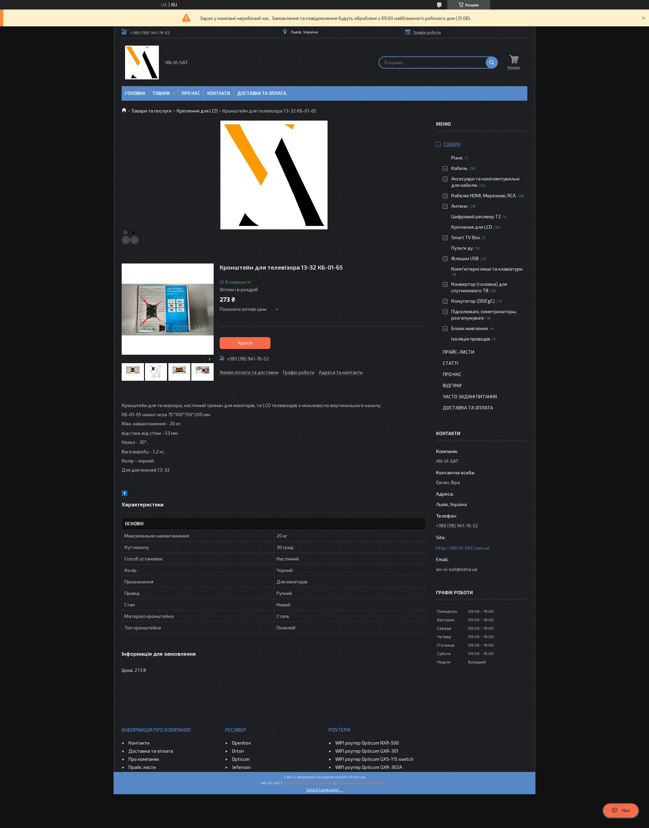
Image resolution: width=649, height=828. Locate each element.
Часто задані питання (470, 396)
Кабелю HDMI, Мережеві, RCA (483, 195)
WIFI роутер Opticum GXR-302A (368, 767)
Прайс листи (142, 767)
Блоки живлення (469, 328)
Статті (450, 363)
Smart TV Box (465, 237)
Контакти (218, 93)
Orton (238, 751)
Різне (457, 157)
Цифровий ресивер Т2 (476, 216)
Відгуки (452, 385)
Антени (459, 206)
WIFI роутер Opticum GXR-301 (367, 751)
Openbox (241, 743)
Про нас (191, 93)
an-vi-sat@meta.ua (456, 569)
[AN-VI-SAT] (142, 62)
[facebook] (124, 494)
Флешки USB (465, 258)
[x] (132, 494)
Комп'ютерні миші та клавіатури (487, 269)
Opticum (240, 759)
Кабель (459, 168)
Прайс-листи (458, 352)
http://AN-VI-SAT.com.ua (462, 548)
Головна (135, 93)
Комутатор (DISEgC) (473, 301)
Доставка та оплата (261, 93)
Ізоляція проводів (470, 339)
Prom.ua (357, 776)
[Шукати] (492, 62)
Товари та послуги (151, 111)
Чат (626, 810)
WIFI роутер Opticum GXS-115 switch (374, 759)
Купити (245, 343)
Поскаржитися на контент (308, 782)
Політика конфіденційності (362, 782)
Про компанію (143, 759)
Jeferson (241, 767)
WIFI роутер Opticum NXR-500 (367, 743)
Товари (161, 93)
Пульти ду (462, 248)
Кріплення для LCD (197, 111)
